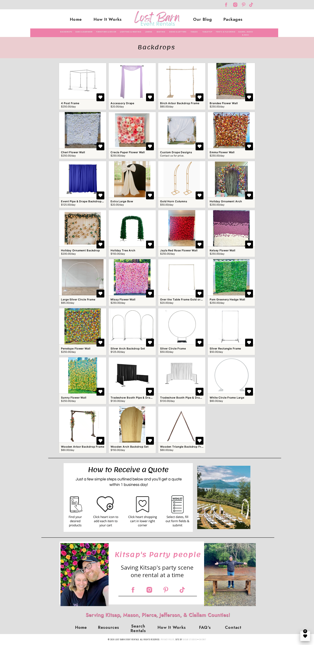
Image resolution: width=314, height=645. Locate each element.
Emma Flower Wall (222, 152)
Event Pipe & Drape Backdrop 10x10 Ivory (89, 201)
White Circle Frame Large (227, 397)
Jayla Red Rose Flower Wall (179, 250)
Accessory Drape (122, 103)
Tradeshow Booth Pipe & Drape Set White (188, 397)
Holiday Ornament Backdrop (80, 250)
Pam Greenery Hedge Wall (227, 299)
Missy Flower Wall (123, 299)
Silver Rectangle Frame (225, 348)
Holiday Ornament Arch (226, 201)
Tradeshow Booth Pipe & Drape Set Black (139, 397)
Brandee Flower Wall (224, 103)
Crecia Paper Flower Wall (128, 152)
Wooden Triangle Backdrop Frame (183, 446)
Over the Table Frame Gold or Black (184, 299)
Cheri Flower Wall (73, 152)
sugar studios (190, 639)
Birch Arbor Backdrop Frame (179, 103)
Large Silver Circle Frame (78, 299)
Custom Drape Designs (176, 152)
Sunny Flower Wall (73, 397)
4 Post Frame (70, 103)
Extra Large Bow (122, 201)
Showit (202, 639)
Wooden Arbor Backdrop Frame (82, 446)
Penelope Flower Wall (75, 348)
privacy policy (167, 639)
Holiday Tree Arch (123, 250)
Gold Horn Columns (173, 201)
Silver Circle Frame (173, 348)
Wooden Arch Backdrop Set (130, 446)
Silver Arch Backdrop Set (128, 348)
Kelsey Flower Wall (222, 250)
